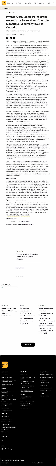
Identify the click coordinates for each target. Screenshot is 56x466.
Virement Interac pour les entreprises (7, 396)
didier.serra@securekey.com (26, 224)
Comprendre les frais (6, 408)
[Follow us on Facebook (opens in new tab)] (3, 449)
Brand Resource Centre (7, 421)
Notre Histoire (43, 380)
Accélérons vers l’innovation (46, 377)
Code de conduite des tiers (46, 396)
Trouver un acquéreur (6, 410)
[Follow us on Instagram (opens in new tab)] (12, 449)
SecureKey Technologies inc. (26, 50)
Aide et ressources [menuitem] (39, 3)
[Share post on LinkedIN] (14, 38)
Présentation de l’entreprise (46, 374)
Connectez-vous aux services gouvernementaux (27, 382)
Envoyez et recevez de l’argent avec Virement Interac (9, 381)
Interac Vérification (25, 408)
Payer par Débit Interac (7, 377)
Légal (3, 460)
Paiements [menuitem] (10, 3)
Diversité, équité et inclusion (46, 390)
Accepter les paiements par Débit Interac (8, 391)
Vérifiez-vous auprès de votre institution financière (27, 386)
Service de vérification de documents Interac (27, 404)
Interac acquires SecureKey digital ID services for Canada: (27, 257)
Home (7, 34)
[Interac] (4, 3)
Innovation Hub (5, 463)
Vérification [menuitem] (19, 3)
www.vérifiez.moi (25, 215)
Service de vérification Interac (28, 401)
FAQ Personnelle (5, 416)
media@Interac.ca (25, 221)
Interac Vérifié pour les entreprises (26, 397)
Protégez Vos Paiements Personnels (7, 385)
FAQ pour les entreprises (7, 419)
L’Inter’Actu (6, 8)
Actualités (12, 13)
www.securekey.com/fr (13, 215)
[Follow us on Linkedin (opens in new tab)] (9, 449)
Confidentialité (8, 460)
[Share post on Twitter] (11, 38)
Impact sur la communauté (46, 388)
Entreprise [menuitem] (28, 3)
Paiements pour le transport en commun (9, 400)
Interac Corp (26, 45)
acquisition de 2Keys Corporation (36, 161)
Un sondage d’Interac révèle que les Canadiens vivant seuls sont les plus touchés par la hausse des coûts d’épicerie (28, 316)
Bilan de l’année (43, 385)
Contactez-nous (5, 431)
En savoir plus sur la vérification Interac (28, 378)
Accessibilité (16, 460)
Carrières (42, 393)
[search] (53, 3)
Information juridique (20, 276)
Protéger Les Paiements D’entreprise (7, 404)
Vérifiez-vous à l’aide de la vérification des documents (27, 391)
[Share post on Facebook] (7, 38)
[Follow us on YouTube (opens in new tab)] (6, 449)
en (49, 3)
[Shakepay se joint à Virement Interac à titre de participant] (9, 294)
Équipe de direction (44, 382)
